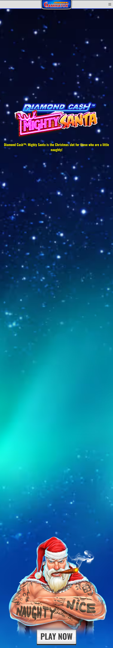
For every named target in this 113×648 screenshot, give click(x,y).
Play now (56, 636)
